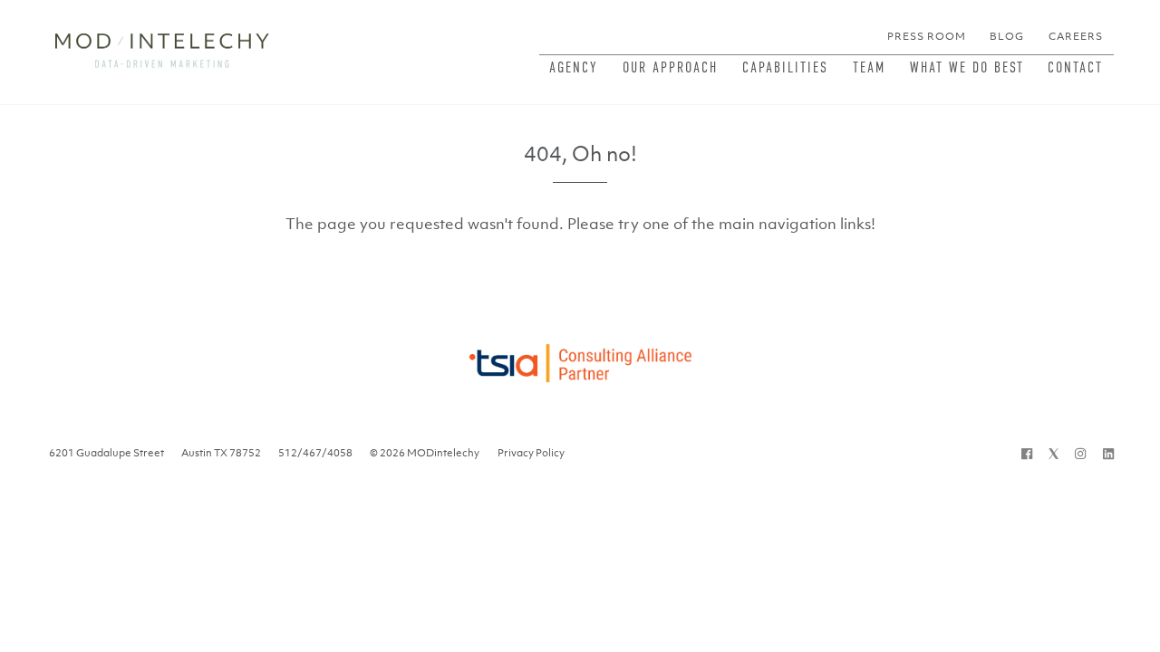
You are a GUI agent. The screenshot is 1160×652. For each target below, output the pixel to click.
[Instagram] (1080, 453)
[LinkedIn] (1108, 453)
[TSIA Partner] (579, 358)
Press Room (926, 36)
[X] (1053, 453)
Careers (1076, 36)
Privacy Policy (531, 453)
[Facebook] (1026, 453)
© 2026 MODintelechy (424, 453)
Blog (1007, 36)
